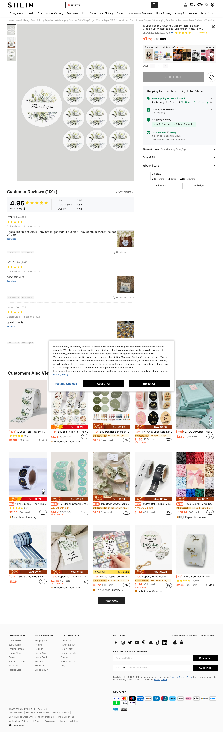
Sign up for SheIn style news (130, 652)
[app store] (174, 644)
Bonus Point (66, 649)
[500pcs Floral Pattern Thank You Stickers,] (28, 404)
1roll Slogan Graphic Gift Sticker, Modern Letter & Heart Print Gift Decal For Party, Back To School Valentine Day (70, 503)
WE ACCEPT (119, 692)
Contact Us (66, 640)
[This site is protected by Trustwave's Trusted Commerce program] (115, 709)
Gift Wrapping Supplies (66, 20)
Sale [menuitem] (40, 13)
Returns (38, 645)
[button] (206, 5)
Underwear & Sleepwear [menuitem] (140, 13)
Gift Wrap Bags (86, 20)
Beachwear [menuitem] (73, 13)
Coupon (65, 657)
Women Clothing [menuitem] (54, 13)
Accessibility (50, 721)
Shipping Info (41, 640)
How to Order (41, 653)
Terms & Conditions (64, 717)
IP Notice (37, 721)
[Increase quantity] (165, 66)
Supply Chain (15, 653)
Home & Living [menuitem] (163, 13)
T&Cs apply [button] (158, 113)
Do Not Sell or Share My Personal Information (30, 717)
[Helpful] (113, 252)
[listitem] (149, 55)
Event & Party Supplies (42, 20)
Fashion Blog (15, 670)
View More (111, 600)
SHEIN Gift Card (68, 661)
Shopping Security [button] (161, 119)
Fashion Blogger (16, 649)
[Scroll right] (213, 13)
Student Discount (17, 661)
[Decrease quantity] (152, 66)
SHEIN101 (14, 665)
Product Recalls (68, 653)
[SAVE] (211, 77)
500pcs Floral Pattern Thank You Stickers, (28, 431)
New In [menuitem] (30, 13)
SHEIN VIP (40, 665)
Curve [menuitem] (93, 13)
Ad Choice (75, 721)
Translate (11, 239)
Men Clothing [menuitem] (107, 13)
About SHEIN (15, 640)
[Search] (154, 5)
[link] (192, 5)
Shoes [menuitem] (120, 13)
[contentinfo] (165, 700)
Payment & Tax (68, 645)
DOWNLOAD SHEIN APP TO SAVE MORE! (193, 636)
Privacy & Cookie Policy (181, 677)
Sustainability (15, 645)
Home (10, 20)
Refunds (39, 649)
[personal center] (185, 5)
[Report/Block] (132, 252)
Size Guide (40, 661)
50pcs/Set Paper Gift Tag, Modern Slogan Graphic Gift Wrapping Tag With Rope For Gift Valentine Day (70, 576)
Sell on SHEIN (41, 670)
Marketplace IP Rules (19, 721)
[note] (69, 427)
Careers (12, 657)
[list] (141, 642)
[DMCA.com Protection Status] (124, 709)
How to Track (41, 657)
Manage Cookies (60, 712)
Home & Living (22, 20)
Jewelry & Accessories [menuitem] (186, 13)
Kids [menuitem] (84, 13)
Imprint (63, 721)
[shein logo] (20, 5)
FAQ (63, 665)
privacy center (160, 679)
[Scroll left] (208, 13)
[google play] (181, 644)
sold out (173, 77)
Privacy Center (16, 712)
